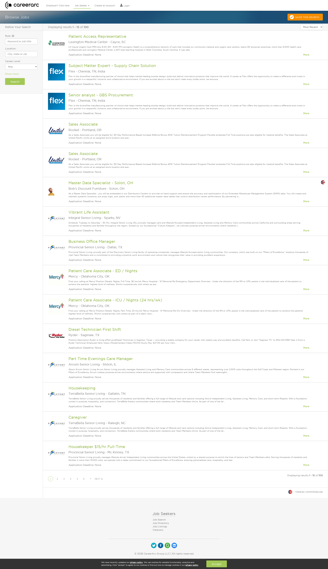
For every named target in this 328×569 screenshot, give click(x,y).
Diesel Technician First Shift (95, 329)
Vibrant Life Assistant (89, 212)
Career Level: (13, 61)
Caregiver (78, 417)
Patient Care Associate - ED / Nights (103, 271)
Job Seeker (81, 5)
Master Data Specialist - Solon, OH (101, 183)
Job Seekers (164, 514)
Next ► (99, 479)
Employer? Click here (58, 5)
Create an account (104, 5)
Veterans (158, 530)
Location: (10, 48)
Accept (216, 564)
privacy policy (136, 562)
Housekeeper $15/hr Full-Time (97, 447)
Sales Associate (83, 124)
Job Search (159, 519)
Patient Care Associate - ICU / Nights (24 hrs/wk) (115, 300)
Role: (8, 36)
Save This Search (307, 17)
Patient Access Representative (97, 36)
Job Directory (161, 523)
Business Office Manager (92, 241)
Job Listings (160, 526)
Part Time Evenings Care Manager (101, 359)
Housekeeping (82, 388)
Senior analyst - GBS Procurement (101, 95)
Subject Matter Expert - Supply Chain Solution (112, 66)
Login (126, 5)
